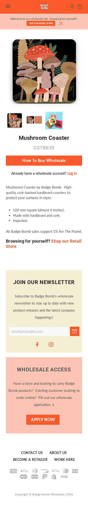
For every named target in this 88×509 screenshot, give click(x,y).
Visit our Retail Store (41, 23)
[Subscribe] (74, 331)
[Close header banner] (61, 24)
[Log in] (72, 7)
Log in (72, 173)
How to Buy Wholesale (44, 160)
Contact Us (32, 453)
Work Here (64, 459)
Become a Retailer (30, 459)
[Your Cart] (80, 7)
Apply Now (43, 419)
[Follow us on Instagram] (51, 344)
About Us (58, 453)
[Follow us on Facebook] (37, 344)
